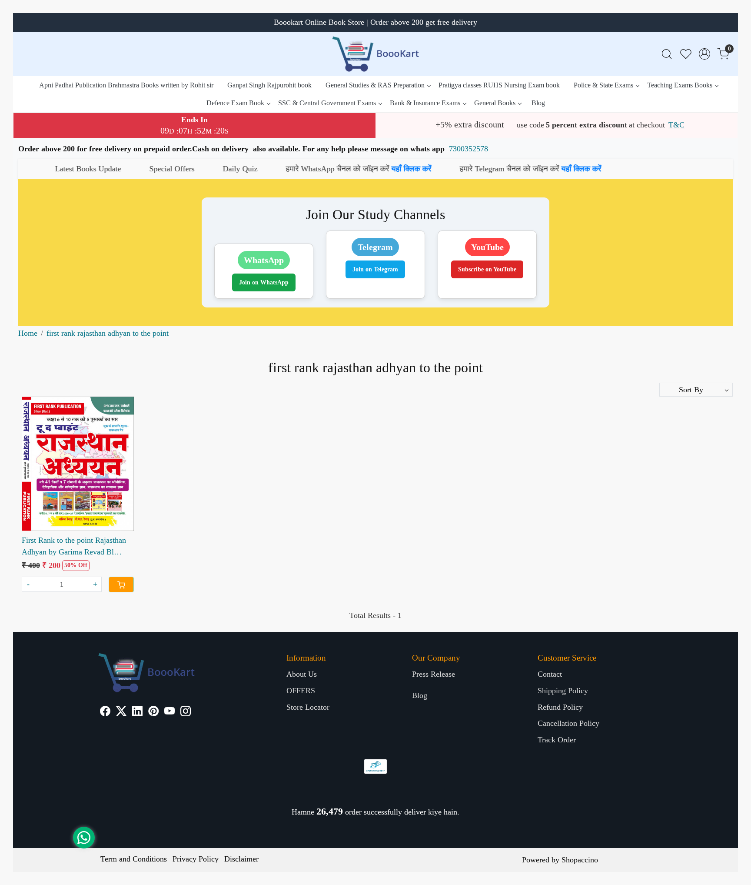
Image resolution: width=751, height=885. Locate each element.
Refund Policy (560, 707)
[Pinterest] (153, 712)
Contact (550, 674)
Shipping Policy (563, 690)
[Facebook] (105, 712)
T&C (676, 124)
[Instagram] (186, 712)
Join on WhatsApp (264, 282)
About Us (301, 674)
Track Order (557, 739)
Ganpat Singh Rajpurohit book (269, 85)
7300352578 (468, 148)
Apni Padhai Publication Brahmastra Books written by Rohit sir (126, 85)
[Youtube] (169, 712)
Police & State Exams (603, 85)
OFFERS (300, 690)
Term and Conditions (133, 859)
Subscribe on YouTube (487, 269)
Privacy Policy (196, 859)
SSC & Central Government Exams (327, 103)
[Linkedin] (137, 712)
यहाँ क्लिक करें (346, 168)
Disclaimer (241, 859)
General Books (494, 103)
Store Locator (307, 707)
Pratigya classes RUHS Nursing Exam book (499, 85)
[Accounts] (704, 54)
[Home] (375, 54)
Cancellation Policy (568, 723)
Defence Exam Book (235, 103)
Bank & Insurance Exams (425, 103)
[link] (666, 54)
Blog (538, 103)
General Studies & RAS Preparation (375, 85)
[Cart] (121, 584)
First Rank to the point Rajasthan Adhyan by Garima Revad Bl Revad (74, 547)
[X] (121, 712)
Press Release (433, 674)
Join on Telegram (375, 269)
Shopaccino (580, 859)
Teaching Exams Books (679, 85)
